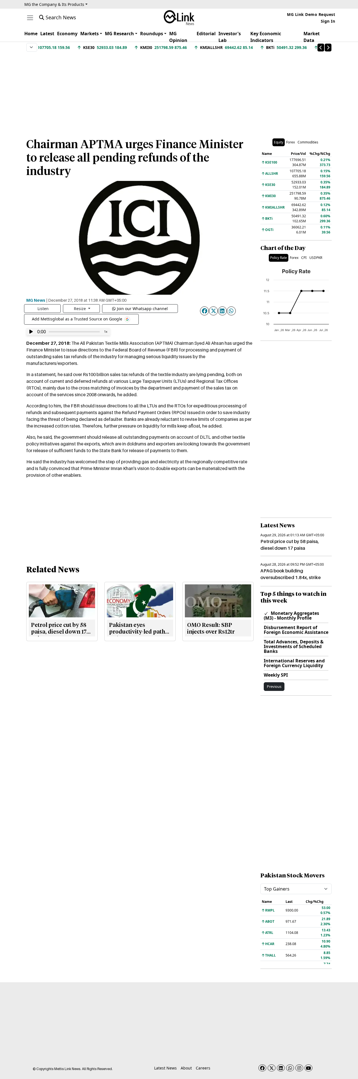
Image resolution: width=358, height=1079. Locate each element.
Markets (89, 33)
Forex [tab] (290, 142)
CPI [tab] (304, 257)
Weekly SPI (276, 675)
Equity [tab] (278, 142)
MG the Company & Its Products (54, 4)
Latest (47, 33)
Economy (67, 33)
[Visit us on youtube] (308, 1067)
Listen (43, 308)
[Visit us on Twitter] (271, 1067)
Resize (80, 308)
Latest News (165, 1068)
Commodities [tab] (308, 142)
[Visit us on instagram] (299, 1067)
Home (30, 33)
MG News (35, 300)
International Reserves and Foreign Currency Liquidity (294, 663)
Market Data (311, 36)
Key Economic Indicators (265, 36)
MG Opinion (178, 36)
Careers (203, 1068)
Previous (274, 686)
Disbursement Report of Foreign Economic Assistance (296, 629)
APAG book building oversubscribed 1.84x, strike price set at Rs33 (290, 577)
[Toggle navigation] (30, 18)
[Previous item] (320, 47)
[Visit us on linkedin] (281, 1067)
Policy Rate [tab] (278, 257)
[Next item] (328, 47)
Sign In (328, 21)
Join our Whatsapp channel (142, 308)
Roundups (151, 33)
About (186, 1068)
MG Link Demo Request (311, 14)
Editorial (206, 33)
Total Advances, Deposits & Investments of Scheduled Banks (294, 646)
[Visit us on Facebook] (262, 1067)
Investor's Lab (229, 36)
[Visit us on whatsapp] (290, 1067)
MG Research (119, 33)
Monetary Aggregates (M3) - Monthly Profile (291, 615)
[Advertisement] (179, 92)
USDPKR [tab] (315, 257)
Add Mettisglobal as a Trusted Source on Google (77, 319)
